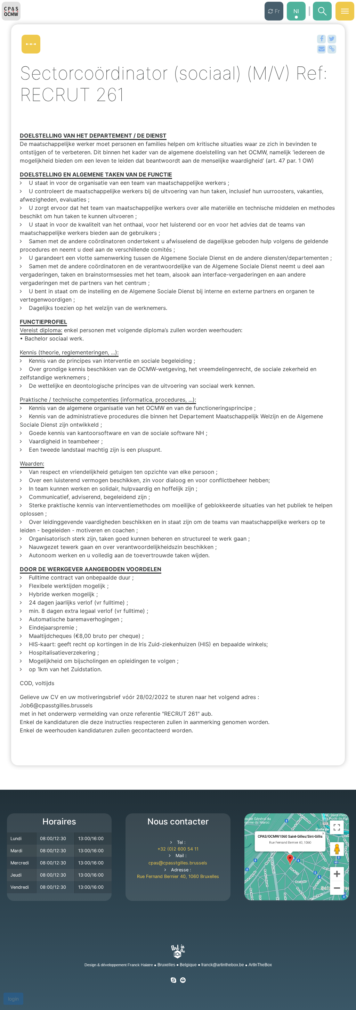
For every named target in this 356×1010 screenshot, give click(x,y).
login (13, 999)
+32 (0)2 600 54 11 (178, 849)
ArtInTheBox (260, 964)
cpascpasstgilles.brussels (177, 862)
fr (276, 11)
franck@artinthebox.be (222, 964)
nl (296, 11)
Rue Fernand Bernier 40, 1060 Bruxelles (178, 876)
